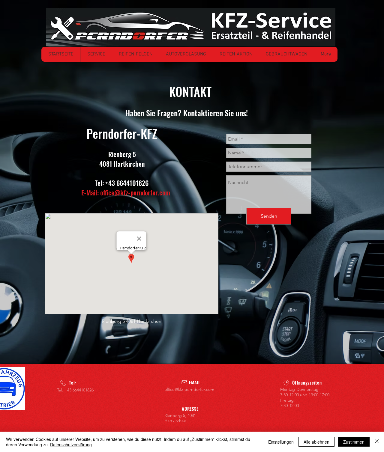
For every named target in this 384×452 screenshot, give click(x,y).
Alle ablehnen (316, 442)
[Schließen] (376, 441)
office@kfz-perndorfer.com (135, 192)
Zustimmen (353, 442)
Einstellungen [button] (281, 442)
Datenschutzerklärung (71, 445)
